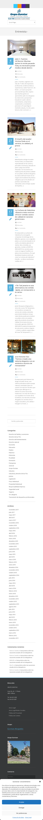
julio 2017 (11, 512)
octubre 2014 (13, 572)
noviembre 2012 (14, 625)
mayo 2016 (12, 531)
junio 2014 (12, 580)
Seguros (11, 492)
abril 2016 (12, 533)
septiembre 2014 (14, 575)
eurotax (19, 71)
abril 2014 (12, 586)
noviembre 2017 (14, 510)
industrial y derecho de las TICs (18, 473)
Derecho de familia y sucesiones (19, 434)
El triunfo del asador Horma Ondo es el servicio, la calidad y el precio (24, 142)
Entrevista (20, 74)
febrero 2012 (13, 635)
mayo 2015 (12, 554)
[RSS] (20, 6)
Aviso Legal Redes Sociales (17, 710)
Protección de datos (18, 817)
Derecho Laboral (14, 442)
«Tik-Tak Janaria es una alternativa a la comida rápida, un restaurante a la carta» (25, 288)
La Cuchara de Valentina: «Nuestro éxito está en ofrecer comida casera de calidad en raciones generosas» (25, 214)
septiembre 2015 (14, 549)
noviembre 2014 (14, 570)
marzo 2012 (12, 633)
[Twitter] (16, 6)
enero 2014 (12, 593)
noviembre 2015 (14, 544)
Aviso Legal (28, 817)
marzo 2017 (12, 520)
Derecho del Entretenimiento (17, 439)
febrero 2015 (13, 562)
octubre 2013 (13, 601)
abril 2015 (12, 557)
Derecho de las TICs (15, 437)
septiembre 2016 (14, 528)
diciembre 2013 (13, 596)
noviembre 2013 (14, 599)
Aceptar (21, 802)
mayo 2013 (12, 614)
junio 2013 (12, 612)
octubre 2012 (13, 628)
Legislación (12, 479)
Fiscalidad (12, 458)
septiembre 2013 (14, 604)
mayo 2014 (12, 583)
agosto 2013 (12, 607)
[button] (40, 782)
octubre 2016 (13, 525)
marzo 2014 (12, 588)
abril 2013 (12, 617)
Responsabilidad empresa (17, 487)
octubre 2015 (13, 546)
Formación (12, 460)
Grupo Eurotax (13, 468)
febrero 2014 (13, 591)
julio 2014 (11, 578)
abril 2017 (12, 517)
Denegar (21, 808)
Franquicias (12, 463)
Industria (11, 471)
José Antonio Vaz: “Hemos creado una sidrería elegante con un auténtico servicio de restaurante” (25, 361)
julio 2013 (11, 609)
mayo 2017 (12, 515)
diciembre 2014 (13, 567)
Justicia (11, 476)
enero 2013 (12, 622)
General (11, 466)
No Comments (21, 77)
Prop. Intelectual (14, 481)
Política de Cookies (14, 716)
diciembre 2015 (13, 541)
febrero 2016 (13, 536)
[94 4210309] (24, 6)
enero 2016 (12, 538)
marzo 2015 (12, 559)
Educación (12, 447)
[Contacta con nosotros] (28, 6)
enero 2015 (12, 565)
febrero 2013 (13, 620)
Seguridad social (14, 489)
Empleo (11, 450)
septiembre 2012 (14, 630)
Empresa (11, 453)
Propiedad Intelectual (15, 484)
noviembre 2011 (14, 638)
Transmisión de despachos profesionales (21, 497)
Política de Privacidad (15, 713)
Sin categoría (13, 494)
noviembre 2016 (14, 523)
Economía (12, 445)
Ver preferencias (21, 813)
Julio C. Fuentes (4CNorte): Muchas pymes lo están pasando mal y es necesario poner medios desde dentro (25, 63)
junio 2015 (12, 552)
